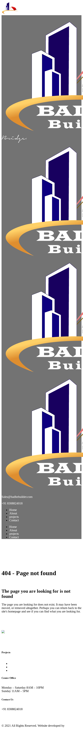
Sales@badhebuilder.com (18, 496)
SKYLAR (15, 667)
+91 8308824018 (12, 503)
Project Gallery (18, 670)
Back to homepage (13, 621)
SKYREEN (16, 663)
